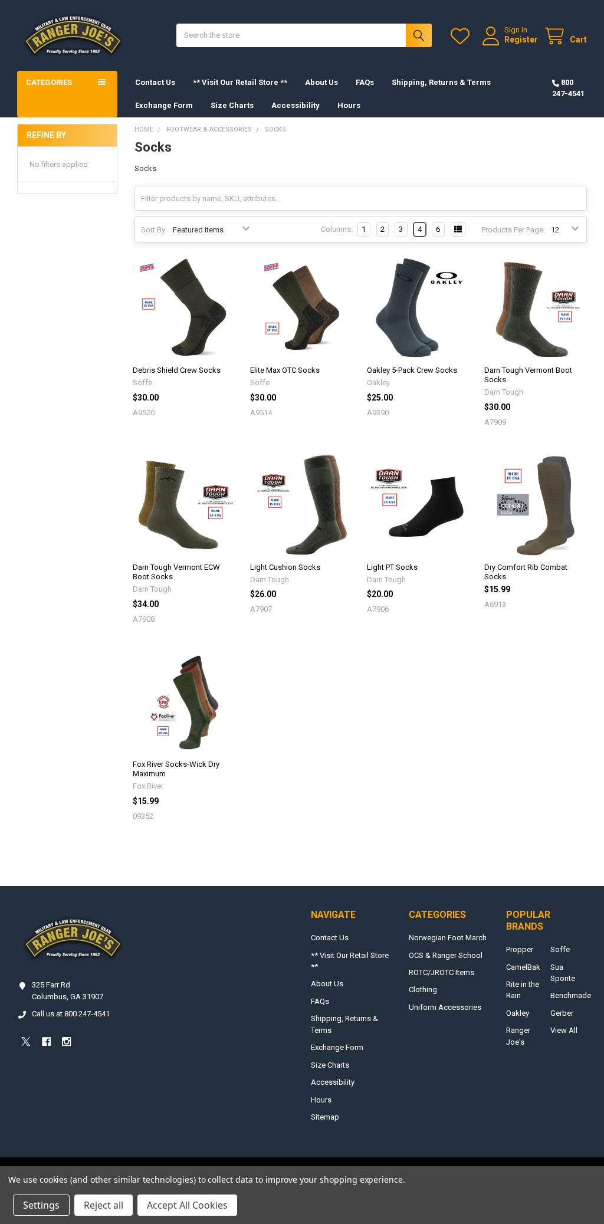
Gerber (561, 1013)
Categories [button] (49, 82)
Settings (41, 1205)
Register (521, 39)
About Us (321, 82)
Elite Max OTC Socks (285, 370)
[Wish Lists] (462, 36)
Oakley (517, 1013)
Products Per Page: (513, 229)
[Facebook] (46, 1041)
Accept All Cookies (187, 1205)
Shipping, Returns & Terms (441, 82)
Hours (348, 105)
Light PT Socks (392, 567)
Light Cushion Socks (285, 567)
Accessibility (295, 105)
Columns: (337, 229)
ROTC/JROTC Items (441, 972)
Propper (519, 949)
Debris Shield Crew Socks (177, 370)
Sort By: (154, 229)
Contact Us (155, 82)
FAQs (365, 82)
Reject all (103, 1205)
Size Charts (232, 105)
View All (563, 1030)
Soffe (560, 949)
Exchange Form (164, 105)
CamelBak (523, 967)
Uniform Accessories (445, 1007)
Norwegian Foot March (448, 937)
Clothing (423, 989)
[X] (25, 1041)
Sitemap (325, 1117)
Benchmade (570, 995)
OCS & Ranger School (445, 955)
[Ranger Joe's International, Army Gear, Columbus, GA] (35, 1074)
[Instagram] (66, 1041)
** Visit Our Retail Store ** (240, 82)
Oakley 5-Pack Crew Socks (412, 370)
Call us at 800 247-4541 (71, 1013)
